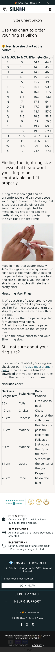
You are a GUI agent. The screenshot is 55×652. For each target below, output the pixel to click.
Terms (31, 618)
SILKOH (17, 9)
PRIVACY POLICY (19, 645)
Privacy (40, 618)
